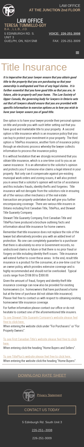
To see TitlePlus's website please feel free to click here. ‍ (37, 356)
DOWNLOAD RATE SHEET (42, 375)
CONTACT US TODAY (42, 410)
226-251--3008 (42, 430)
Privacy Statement (49, 395)
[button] (77, 53)
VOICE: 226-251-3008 (64, 33)
